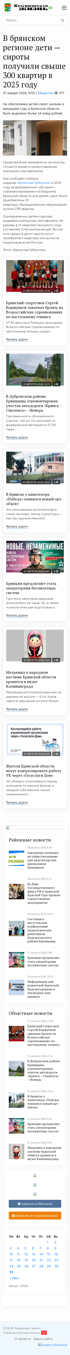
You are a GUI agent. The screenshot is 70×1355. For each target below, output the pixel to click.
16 (56, 1254)
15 (48, 1254)
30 (56, 1266)
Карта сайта (43, 1339)
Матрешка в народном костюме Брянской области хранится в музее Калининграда (31, 679)
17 (11, 1260)
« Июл (14, 1278)
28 (41, 1266)
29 (49, 1266)
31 (11, 1272)
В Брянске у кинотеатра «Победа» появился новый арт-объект (34, 499)
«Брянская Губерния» (33, 183)
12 (26, 1254)
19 (26, 1260)
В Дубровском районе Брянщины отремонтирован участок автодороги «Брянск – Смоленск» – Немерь (34, 403)
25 (19, 1266)
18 (18, 1260)
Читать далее (17, 339)
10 (11, 1254)
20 (34, 1260)
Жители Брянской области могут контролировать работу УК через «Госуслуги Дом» (33, 770)
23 (56, 1260)
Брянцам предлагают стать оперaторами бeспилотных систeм (31, 588)
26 (26, 1266)
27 (34, 1266)
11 (18, 1254)
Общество (45, 93)
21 (41, 1260)
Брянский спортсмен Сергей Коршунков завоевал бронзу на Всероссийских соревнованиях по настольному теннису (34, 309)
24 (11, 1266)
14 (41, 1254)
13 (33, 1254)
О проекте (23, 1339)
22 (49, 1260)
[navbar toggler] (64, 8)
